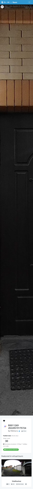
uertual (10, 2)
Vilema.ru (14, 431)
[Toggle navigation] (29, 2)
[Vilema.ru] (16, 479)
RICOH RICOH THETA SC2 (11, 449)
